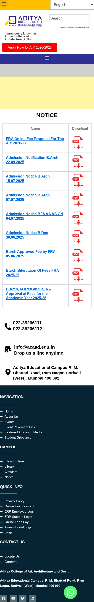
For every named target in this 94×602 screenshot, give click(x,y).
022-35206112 (27, 328)
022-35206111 (27, 322)
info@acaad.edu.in (34, 347)
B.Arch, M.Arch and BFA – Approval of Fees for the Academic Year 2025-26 (28, 293)
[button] (4, 3)
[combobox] (69, 18)
